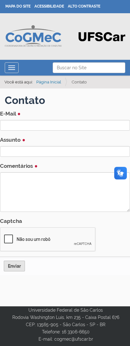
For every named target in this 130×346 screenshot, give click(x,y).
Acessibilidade (49, 6)
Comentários (17, 166)
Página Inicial (48, 82)
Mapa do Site (18, 6)
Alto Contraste (84, 6)
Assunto (11, 140)
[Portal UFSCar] (102, 36)
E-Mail (8, 114)
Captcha (11, 221)
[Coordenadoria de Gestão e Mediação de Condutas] (33, 36)
